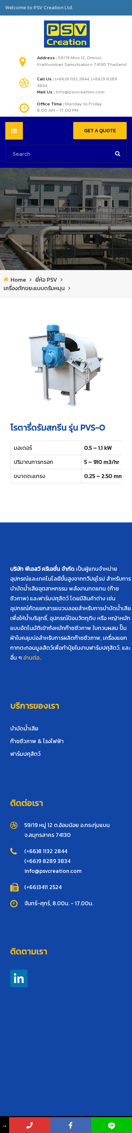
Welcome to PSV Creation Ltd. (39, 7)
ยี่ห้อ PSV (46, 280)
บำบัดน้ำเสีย (24, 728)
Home (18, 280)
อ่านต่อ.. (32, 657)
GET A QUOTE (100, 130)
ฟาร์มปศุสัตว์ (25, 753)
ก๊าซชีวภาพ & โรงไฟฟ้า (37, 741)
